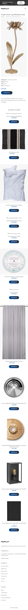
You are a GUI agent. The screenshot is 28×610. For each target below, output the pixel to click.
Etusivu (2, 16)
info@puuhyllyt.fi (5, 558)
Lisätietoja (7, 92)
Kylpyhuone (4, 568)
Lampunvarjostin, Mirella (14, 236)
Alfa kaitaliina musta (14, 152)
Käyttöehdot (4, 595)
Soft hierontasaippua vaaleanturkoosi (14, 276)
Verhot (2, 581)
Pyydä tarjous (21, 3)
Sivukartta (3, 600)
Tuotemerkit (10, 79)
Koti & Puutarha (4, 566)
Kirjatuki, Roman (14, 292)
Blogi (2, 590)
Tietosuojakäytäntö (5, 597)
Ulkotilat (3, 578)
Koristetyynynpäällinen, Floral (14, 220)
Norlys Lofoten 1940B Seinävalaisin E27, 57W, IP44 (14, 489)
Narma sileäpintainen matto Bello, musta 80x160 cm (14, 523)
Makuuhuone (4, 571)
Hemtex (15, 79)
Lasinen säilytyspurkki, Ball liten (14, 116)
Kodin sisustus (4, 573)
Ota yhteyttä (4, 592)
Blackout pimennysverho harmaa (14, 361)
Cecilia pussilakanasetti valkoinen (14, 205)
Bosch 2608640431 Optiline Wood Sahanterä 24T (14, 403)
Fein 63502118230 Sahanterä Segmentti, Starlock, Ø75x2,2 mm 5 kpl (14, 446)
